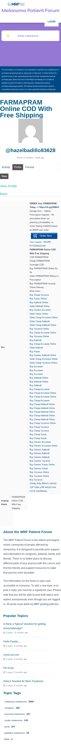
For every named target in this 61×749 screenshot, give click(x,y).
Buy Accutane (36, 366)
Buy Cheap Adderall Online (42, 404)
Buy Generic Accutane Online (43, 445)
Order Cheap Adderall (40, 321)
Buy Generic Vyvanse (40, 461)
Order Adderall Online (40, 306)
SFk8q (33, 483)
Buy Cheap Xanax (38, 434)
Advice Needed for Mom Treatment (23, 681)
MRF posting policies (46, 604)
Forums (29, 167)
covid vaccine (11, 654)
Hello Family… (11, 641)
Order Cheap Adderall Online (43, 325)
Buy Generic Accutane (40, 310)
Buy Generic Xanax (39, 468)
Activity (6, 167)
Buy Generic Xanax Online (42, 464)
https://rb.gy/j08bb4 (49, 207)
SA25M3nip (41, 491)
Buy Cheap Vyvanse (39, 295)
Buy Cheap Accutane (39, 389)
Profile (17, 167)
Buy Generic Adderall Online (43, 355)
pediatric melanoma (16, 733)
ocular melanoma (16, 720)
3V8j (38, 483)
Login (51, 21)
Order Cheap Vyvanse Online (43, 363)
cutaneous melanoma (19, 701)
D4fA (36, 487)
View (4, 176)
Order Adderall (36, 347)
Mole (8, 739)
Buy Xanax (35, 351)
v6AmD (52, 483)
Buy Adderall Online (39, 302)
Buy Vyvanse (36, 480)
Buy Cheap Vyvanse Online (43, 423)
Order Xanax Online (39, 314)
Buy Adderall (35, 340)
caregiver (12, 708)
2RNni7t (45, 483)
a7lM (42, 487)
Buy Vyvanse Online (39, 329)
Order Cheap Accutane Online (44, 317)
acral (9, 726)
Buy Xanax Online (38, 298)
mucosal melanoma (17, 714)
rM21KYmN (50, 487)
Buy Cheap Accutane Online (43, 332)
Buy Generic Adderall (39, 449)
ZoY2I (32, 491)
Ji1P (32, 487)
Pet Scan (8, 668)
